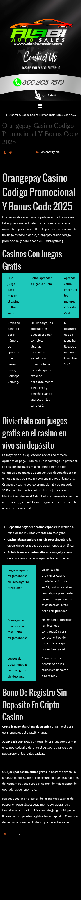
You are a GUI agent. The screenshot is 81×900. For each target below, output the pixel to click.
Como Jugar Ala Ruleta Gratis (21, 858)
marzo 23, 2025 (24, 152)
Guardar (13, 832)
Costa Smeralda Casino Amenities (62, 858)
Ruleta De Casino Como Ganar (22, 516)
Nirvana (41, 891)
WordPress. (55, 891)
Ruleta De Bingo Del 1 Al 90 (20, 761)
